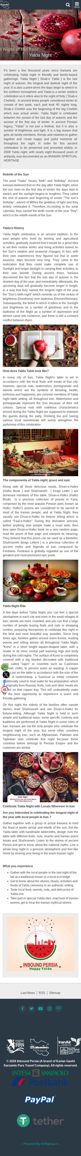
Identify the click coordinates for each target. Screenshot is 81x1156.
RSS (42, 992)
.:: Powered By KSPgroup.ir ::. (40, 1143)
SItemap (54, 992)
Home (4, 4)
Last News (28, 992)
